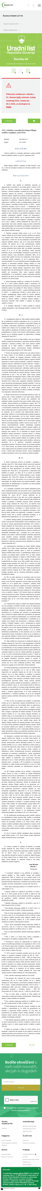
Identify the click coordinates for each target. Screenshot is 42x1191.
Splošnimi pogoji (24, 1108)
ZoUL (18, 97)
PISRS (8, 107)
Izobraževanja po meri (29, 1128)
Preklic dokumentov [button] (10, 30)
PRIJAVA (21, 1088)
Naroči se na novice (7, 1157)
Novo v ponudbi (6, 1140)
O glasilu (4, 1128)
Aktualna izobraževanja (30, 1126)
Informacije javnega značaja (31, 1159)
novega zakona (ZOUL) (21, 1173)
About (32, 1154)
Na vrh (32, 1045)
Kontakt (25, 1157)
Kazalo (9, 121)
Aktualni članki (6, 1154)
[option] (21, 59)
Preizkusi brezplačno (29, 1143)
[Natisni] (34, 121)
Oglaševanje (26, 1162)
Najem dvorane (27, 1131)
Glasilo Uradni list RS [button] (11, 24)
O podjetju (26, 1154)
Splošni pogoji (27, 1164)
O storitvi (26, 1140)
